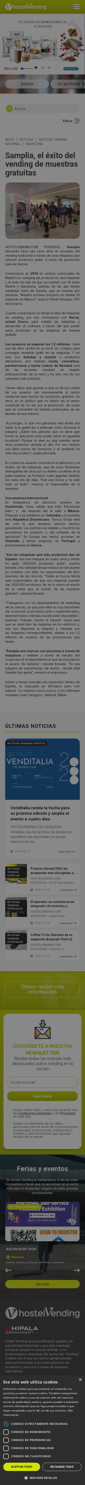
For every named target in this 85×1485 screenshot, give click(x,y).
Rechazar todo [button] (62, 1467)
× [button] (80, 1379)
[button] (42, 1478)
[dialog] (42, 742)
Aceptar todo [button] (21, 1467)
